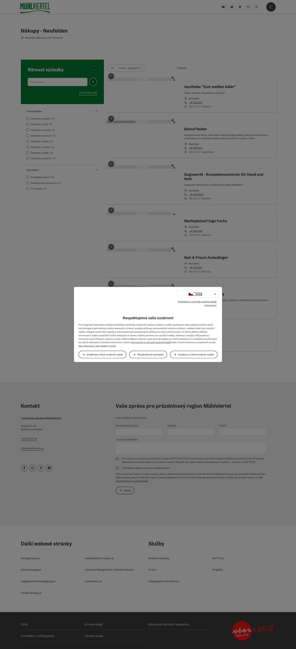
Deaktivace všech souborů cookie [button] (105, 354)
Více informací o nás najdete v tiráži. (97, 345)
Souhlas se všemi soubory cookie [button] (196, 354)
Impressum (210, 305)
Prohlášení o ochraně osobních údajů (197, 301)
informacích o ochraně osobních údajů (151, 342)
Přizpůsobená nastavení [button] (150, 354)
